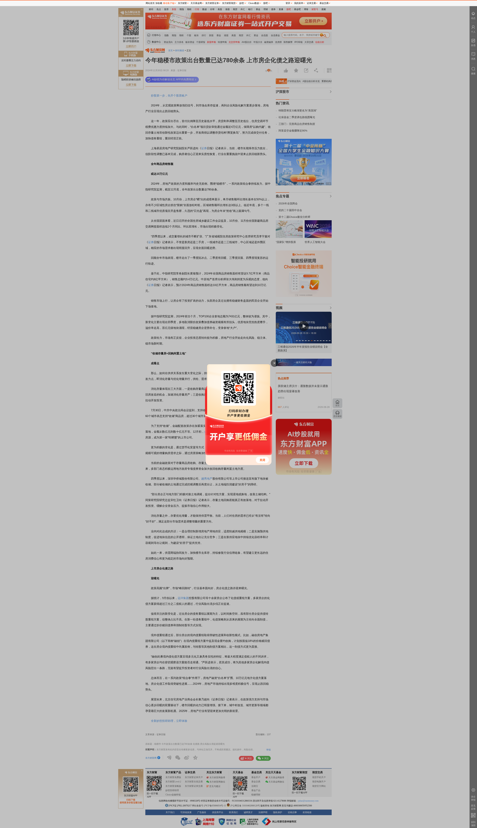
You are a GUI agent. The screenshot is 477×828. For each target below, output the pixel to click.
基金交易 (324, 3)
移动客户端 (168, 3)
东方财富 (182, 3)
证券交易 (311, 3)
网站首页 (150, 3)
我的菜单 (298, 3)
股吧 (265, 3)
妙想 (241, 3)
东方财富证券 (212, 3)
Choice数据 (253, 3)
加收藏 (158, 3)
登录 (288, 3)
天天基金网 (196, 3)
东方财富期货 (229, 3)
